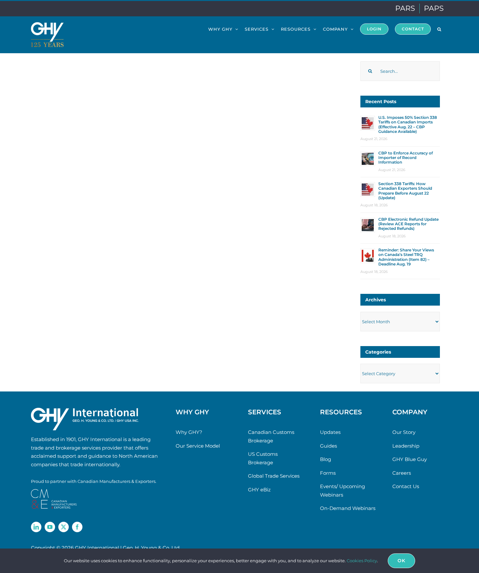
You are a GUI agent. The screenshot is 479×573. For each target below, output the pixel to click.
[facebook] (77, 527)
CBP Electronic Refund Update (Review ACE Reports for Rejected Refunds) (408, 224)
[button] (439, 29)
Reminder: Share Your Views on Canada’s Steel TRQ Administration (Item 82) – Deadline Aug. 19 (406, 256)
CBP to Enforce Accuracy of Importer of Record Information (405, 158)
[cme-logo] (54, 491)
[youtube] (50, 527)
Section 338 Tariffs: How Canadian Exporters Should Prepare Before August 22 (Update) (405, 190)
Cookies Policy (362, 560)
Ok (401, 561)
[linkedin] (36, 527)
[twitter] (63, 527)
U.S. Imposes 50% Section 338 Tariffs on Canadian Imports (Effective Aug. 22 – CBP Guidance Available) (407, 124)
